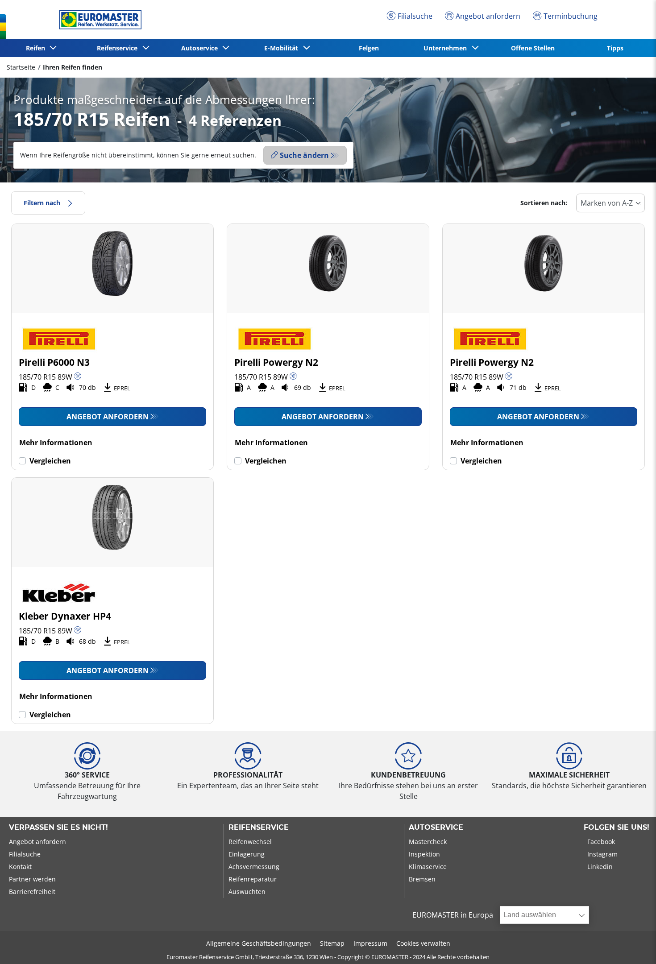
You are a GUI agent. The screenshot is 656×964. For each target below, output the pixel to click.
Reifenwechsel (250, 841)
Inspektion (424, 854)
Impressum (370, 943)
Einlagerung (246, 854)
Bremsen (422, 879)
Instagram (602, 854)
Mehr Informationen (55, 442)
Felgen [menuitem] (369, 48)
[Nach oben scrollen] (633, 945)
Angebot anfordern (107, 417)
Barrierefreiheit (32, 891)
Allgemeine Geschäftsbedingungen (258, 943)
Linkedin (600, 866)
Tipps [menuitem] (615, 48)
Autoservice (436, 827)
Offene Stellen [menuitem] (533, 48)
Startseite (21, 67)
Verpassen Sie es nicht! (58, 827)
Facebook (601, 841)
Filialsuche (25, 854)
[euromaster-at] (97, 19)
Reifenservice (258, 827)
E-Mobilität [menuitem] (283, 48)
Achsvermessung (253, 866)
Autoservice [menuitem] (201, 48)
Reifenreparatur (252, 879)
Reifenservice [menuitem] (119, 48)
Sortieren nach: (543, 203)
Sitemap (332, 943)
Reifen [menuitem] (37, 48)
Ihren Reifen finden (72, 67)
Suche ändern (304, 155)
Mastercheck (428, 841)
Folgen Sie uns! (616, 827)
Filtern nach (42, 203)
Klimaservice (428, 866)
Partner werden (32, 879)
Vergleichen (50, 461)
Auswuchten (247, 891)
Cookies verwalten (423, 943)
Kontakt (20, 866)
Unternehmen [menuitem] (446, 48)
